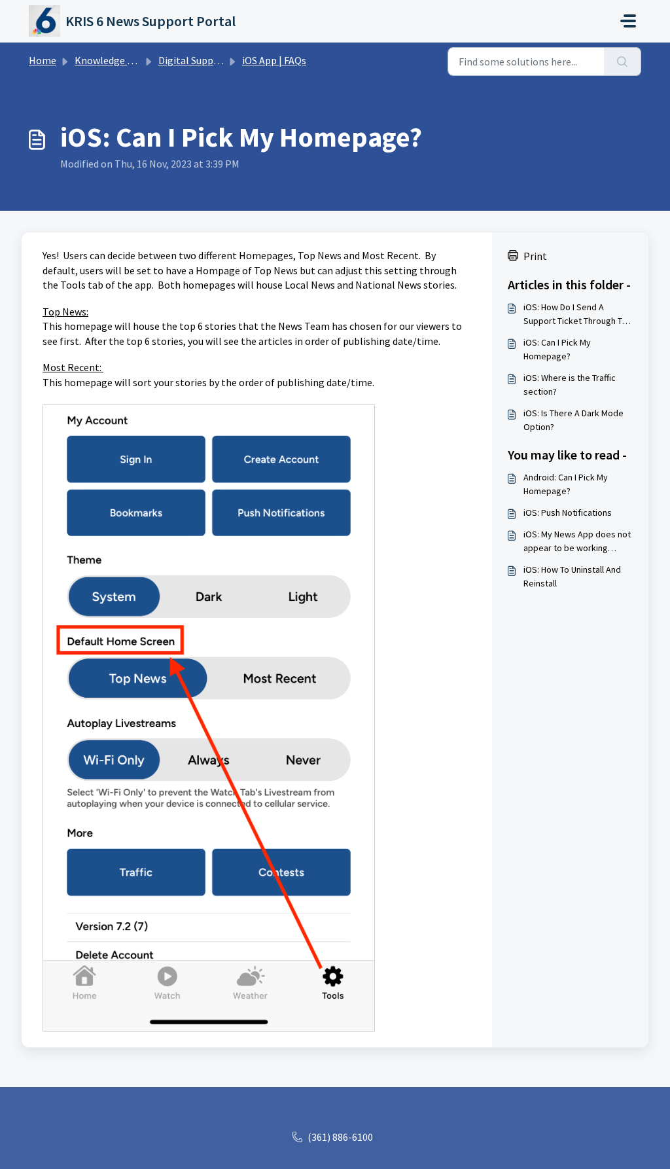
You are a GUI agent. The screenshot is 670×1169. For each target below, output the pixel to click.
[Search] (622, 61)
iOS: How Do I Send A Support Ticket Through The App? (577, 314)
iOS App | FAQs (274, 60)
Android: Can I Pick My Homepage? (565, 484)
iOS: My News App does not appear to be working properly (577, 541)
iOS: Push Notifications (567, 512)
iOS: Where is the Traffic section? (569, 384)
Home (42, 60)
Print (535, 255)
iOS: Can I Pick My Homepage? (557, 349)
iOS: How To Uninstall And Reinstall (572, 576)
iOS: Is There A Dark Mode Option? (573, 420)
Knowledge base (111, 60)
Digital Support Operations (219, 60)
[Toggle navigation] (628, 21)
